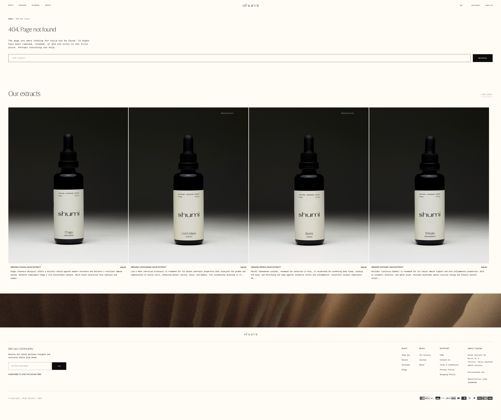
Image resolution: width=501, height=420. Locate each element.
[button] (476, 5)
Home (10, 19)
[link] (68, 185)
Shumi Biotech (28, 398)
